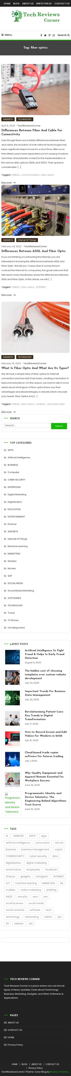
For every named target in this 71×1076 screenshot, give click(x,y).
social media (36, 903)
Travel (11, 612)
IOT (8, 883)
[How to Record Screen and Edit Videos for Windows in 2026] (12, 738)
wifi (31, 923)
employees (33, 869)
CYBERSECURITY (15, 856)
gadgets (26, 876)
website (18, 923)
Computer (13, 472)
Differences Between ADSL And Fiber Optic (33, 251)
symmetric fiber (56, 404)
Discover (6, 182)
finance (10, 876)
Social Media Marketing (21, 590)
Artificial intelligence (19, 457)
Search (62, 35)
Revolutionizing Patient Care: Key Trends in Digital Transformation (44, 715)
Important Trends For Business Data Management (45, 693)
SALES (9, 896)
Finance (12, 524)
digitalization (13, 863)
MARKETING (14, 553)
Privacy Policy (15, 1044)
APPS (10, 450)
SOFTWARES (14, 598)
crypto (59, 849)
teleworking (32, 917)
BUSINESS (13, 465)
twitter (48, 917)
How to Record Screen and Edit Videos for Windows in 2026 (46, 734)
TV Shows (13, 620)
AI (7, 836)
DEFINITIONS (14, 487)
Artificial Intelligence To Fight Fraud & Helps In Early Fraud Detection (44, 654)
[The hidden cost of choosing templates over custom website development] (12, 677)
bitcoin (59, 842)
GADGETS (8, 119)
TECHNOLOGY (25, 119)
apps (44, 836)
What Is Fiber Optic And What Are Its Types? (35, 368)
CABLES (15, 174)
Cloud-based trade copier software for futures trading (44, 754)
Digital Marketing (17, 494)
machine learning (26, 883)
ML (61, 883)
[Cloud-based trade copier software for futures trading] (12, 759)
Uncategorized (16, 627)
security (22, 896)
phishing (51, 890)
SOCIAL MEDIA (15, 583)
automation (43, 842)
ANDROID (18, 836)
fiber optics (47, 174)
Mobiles (12, 561)
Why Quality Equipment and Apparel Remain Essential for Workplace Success (44, 777)
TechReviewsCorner (29, 125)
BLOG (16, 3)
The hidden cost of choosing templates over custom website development (45, 675)
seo (45, 896)
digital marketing (36, 863)
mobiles (10, 890)
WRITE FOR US (44, 3)
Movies (12, 568)
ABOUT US (27, 3)
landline (40, 404)
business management (35, 849)
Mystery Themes (59, 1071)
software (35, 910)
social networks (15, 910)
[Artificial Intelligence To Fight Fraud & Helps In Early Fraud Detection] (12, 657)
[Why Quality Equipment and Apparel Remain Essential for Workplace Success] (12, 779)
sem (35, 896)
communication (30, 174)
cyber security (38, 856)
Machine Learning (18, 546)
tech (48, 910)
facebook (51, 869)
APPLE (32, 836)
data (55, 856)
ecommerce (13, 869)
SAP (10, 575)
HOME (7, 3)
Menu (8, 35)
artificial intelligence (18, 842)
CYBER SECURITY (16, 479)
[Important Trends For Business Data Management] (12, 697)
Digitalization (15, 502)
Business (11, 849)
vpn (59, 917)
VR (7, 923)
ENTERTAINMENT (16, 516)
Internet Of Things (27, 240)
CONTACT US (61, 3)
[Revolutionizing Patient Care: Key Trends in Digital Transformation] (12, 718)
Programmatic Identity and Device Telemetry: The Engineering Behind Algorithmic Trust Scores (45, 799)
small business (14, 903)
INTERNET (41, 287)
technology (13, 917)
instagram (42, 876)
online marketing (31, 890)
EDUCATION (14, 509)
